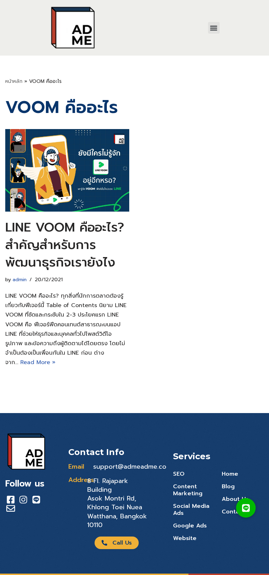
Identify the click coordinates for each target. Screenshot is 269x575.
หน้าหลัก (13, 81)
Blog (228, 486)
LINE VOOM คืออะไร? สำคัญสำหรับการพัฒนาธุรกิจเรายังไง (64, 245)
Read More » (37, 362)
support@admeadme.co (129, 466)
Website (184, 538)
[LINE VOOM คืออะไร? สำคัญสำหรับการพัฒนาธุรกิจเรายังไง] (67, 170)
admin (20, 279)
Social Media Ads (191, 509)
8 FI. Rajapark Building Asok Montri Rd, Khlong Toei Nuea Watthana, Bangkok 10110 (117, 503)
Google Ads (190, 525)
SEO (179, 474)
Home (230, 474)
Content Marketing (187, 490)
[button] (214, 28)
